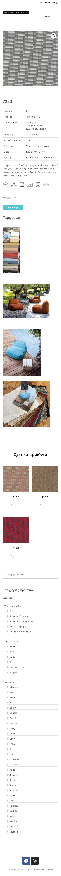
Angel (13, 697)
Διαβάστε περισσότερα (12, 506)
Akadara (14, 687)
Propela (14, 672)
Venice (14, 821)
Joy (12, 749)
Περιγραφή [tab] (13, 207)
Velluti (13, 811)
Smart (13, 795)
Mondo (14, 764)
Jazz (12, 662)
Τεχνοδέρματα (10, 641)
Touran (14, 805)
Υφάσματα (8, 682)
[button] (53, 36)
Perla (12, 769)
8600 (12, 657)
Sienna (14, 785)
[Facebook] (26, 861)
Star (12, 800)
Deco (12, 733)
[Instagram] (35, 861)
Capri (13, 718)
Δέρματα (7, 597)
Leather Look (17, 667)
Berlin (13, 707)
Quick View (20, 504)
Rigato (13, 775)
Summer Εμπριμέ (19, 616)
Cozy (12, 728)
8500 (12, 651)
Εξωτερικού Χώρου (13, 606)
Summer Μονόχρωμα (21, 621)
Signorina (15, 790)
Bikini (15, 198)
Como (13, 723)
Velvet (13, 816)
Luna (12, 754)
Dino (12, 738)
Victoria (14, 831)
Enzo (12, 744)
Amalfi (13, 692)
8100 (12, 646)
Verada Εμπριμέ (19, 626)
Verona (14, 826)
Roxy (12, 780)
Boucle (13, 712)
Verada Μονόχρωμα (20, 631)
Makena (14, 759)
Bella (12, 702)
